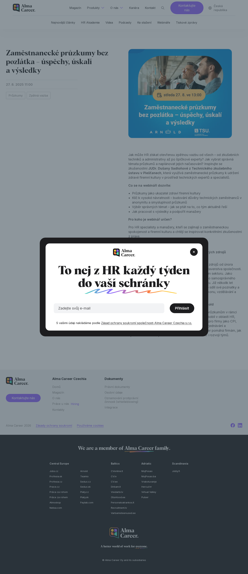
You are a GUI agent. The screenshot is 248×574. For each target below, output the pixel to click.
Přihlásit (182, 308)
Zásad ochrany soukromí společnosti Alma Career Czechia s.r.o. (146, 323)
